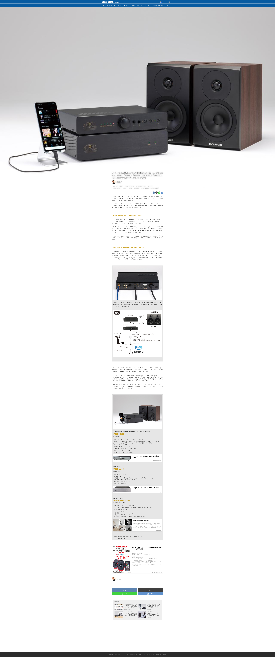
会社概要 (111, 654)
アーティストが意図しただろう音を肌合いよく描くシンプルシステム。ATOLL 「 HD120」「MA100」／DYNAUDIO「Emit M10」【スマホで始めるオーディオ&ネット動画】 (137, 175)
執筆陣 (164, 654)
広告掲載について (141, 654)
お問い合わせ (149, 654)
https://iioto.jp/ (121, 538)
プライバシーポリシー (119, 654)
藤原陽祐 (119, 182)
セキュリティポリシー (131, 654)
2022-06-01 (119, 181)
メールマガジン (157, 654)
